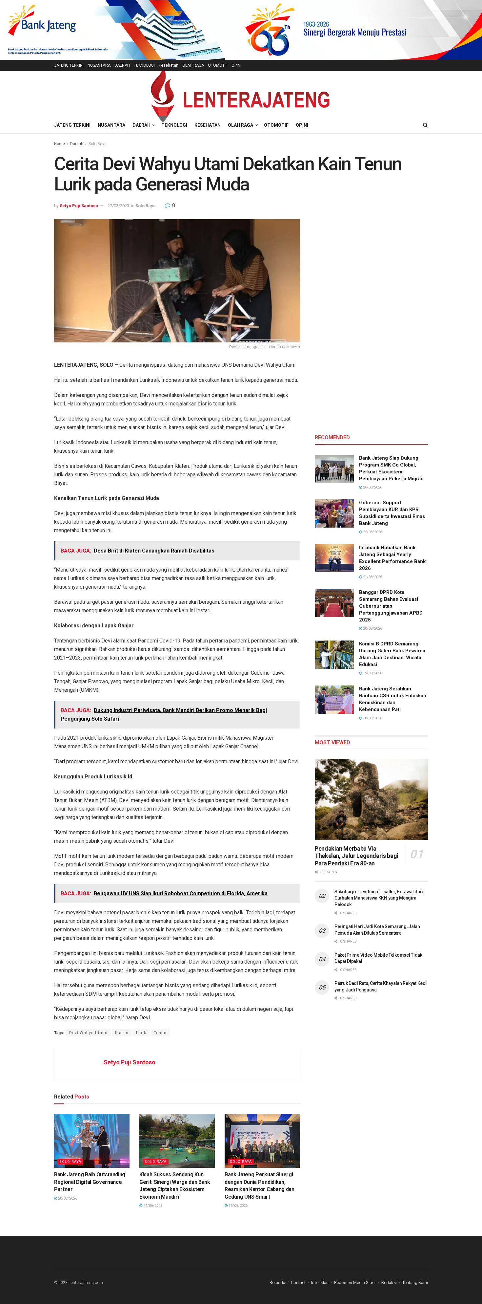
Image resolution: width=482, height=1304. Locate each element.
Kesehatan (168, 65)
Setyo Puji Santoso (79, 205)
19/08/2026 (372, 673)
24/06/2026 (152, 1206)
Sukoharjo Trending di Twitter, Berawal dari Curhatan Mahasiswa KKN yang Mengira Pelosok (378, 898)
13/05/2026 (238, 1206)
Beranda (277, 1282)
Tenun (160, 1033)
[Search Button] (425, 125)
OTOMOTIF (218, 65)
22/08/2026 (372, 532)
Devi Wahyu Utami (88, 1033)
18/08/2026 (372, 718)
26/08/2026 (372, 487)
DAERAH (122, 65)
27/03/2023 (118, 205)
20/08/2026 (372, 628)
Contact (298, 1282)
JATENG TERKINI (69, 65)
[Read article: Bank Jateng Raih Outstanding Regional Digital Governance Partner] (92, 1141)
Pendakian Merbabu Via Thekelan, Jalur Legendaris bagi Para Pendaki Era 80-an (356, 856)
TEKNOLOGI (144, 65)
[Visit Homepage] (241, 94)
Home (59, 143)
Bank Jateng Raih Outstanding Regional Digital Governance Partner (89, 1181)
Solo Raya (98, 143)
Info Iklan (320, 1282)
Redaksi (389, 1282)
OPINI (236, 65)
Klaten (122, 1033)
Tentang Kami (415, 1282)
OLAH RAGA (193, 65)
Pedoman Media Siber (355, 1282)
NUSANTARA (99, 65)
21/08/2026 (372, 577)
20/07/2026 (67, 1198)
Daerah (76, 143)
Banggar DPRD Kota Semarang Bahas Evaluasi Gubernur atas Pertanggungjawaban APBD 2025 (391, 606)
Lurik (141, 1033)
